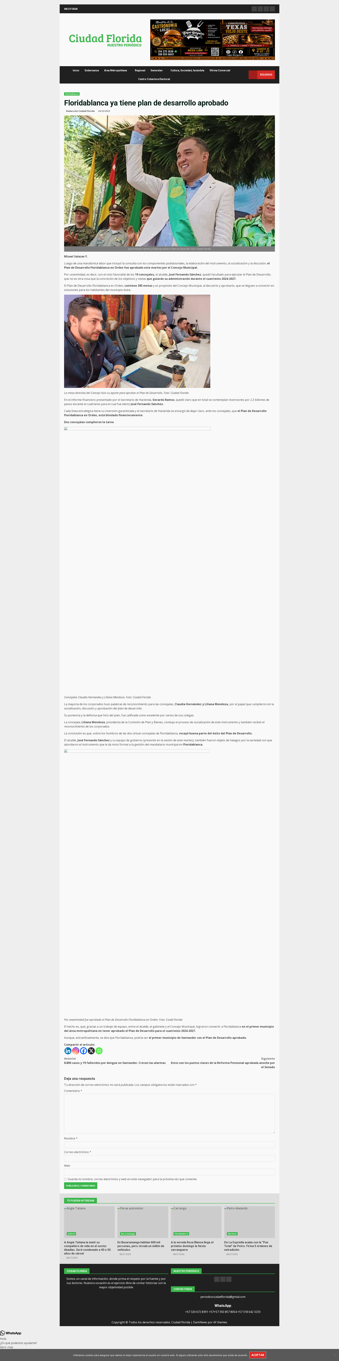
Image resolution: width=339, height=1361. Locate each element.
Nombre (71, 1138)
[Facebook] (83, 1050)
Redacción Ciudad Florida (80, 111)
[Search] (244, 74)
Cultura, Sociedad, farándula (187, 70)
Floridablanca (72, 94)
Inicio (76, 70)
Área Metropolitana (115, 70)
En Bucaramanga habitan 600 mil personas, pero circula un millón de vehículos (142, 1222)
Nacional (232, 1234)
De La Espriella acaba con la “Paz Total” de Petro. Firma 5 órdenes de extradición (249, 1222)
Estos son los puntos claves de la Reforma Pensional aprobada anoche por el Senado (223, 1063)
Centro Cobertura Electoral (154, 79)
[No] (334, 1355)
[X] (91, 1050)
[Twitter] (228, 1279)
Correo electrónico (77, 1152)
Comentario (73, 1091)
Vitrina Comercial (220, 70)
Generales (157, 70)
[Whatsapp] (99, 1050)
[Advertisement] (212, 39)
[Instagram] (75, 1050)
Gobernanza (92, 70)
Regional (140, 70)
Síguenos (266, 74)
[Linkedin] (68, 1050)
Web (67, 1166)
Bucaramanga (128, 1234)
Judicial (71, 1234)
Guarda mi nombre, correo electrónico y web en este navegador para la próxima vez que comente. (132, 1179)
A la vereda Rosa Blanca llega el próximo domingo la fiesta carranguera (196, 1222)
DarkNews (200, 1322)
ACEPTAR (257, 1355)
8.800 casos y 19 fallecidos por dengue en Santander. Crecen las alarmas (115, 1061)
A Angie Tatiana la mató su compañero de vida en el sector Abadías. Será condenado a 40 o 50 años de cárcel (89, 1222)
